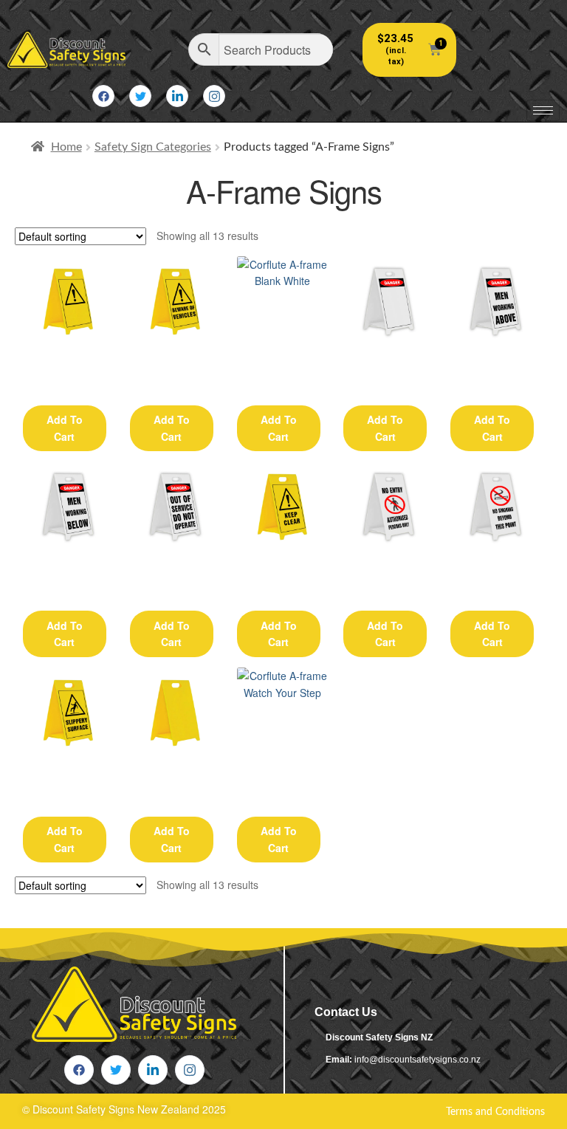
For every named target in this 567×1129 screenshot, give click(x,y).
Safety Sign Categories (152, 147)
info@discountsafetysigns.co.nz (417, 1059)
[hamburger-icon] (543, 110)
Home (66, 147)
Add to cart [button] (65, 428)
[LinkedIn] (177, 96)
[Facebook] (103, 96)
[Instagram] (214, 96)
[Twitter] (140, 96)
